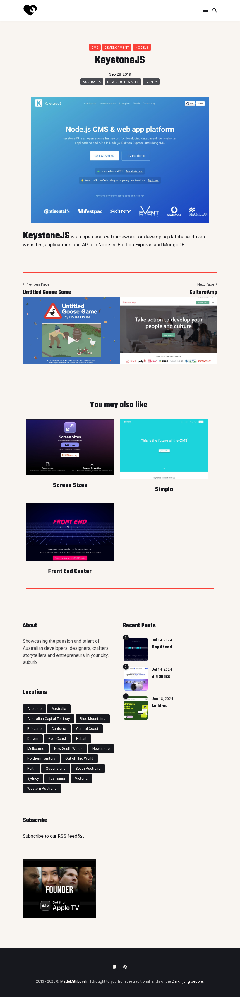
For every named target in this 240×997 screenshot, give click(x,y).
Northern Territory (41, 759)
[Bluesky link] (114, 967)
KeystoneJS (46, 236)
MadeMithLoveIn (74, 981)
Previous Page (37, 284)
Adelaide (34, 709)
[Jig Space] (136, 679)
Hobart (81, 739)
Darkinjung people (187, 981)
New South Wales (123, 82)
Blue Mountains (92, 719)
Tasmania (57, 778)
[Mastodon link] (125, 967)
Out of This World (79, 759)
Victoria (81, 778)
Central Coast (87, 729)
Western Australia (41, 788)
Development (116, 47)
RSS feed (68, 836)
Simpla (164, 489)
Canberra (59, 729)
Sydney (151, 82)
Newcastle (101, 749)
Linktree (160, 706)
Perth (31, 769)
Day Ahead (162, 647)
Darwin (32, 739)
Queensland (56, 769)
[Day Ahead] (136, 649)
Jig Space (161, 676)
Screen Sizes (70, 485)
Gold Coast (57, 739)
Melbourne (35, 749)
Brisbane (34, 729)
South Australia (88, 769)
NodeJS (142, 47)
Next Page (206, 284)
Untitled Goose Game (47, 292)
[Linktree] (136, 708)
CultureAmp (203, 292)
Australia (92, 82)
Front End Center (70, 571)
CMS (94, 47)
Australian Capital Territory (48, 719)
